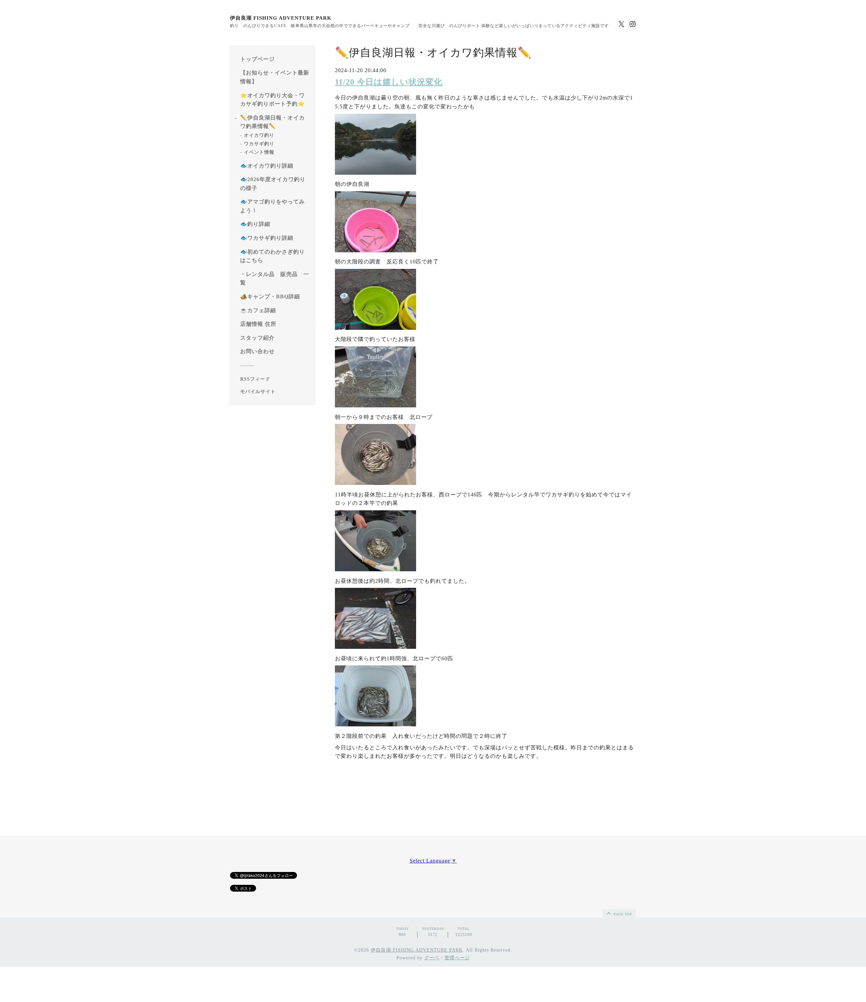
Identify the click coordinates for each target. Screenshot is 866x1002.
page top (622, 914)
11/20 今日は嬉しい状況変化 (388, 82)
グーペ (431, 957)
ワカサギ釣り (259, 143)
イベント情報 (259, 152)
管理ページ (457, 957)
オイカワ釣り (259, 135)
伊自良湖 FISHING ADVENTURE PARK (281, 18)
